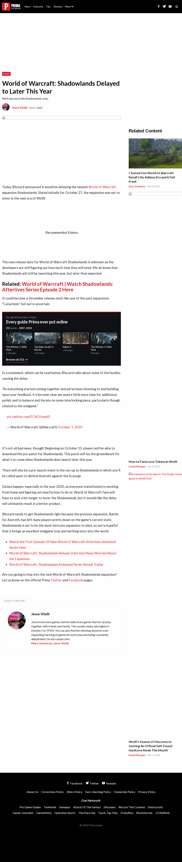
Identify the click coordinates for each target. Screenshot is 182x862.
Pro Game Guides (30, 807)
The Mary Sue (86, 812)
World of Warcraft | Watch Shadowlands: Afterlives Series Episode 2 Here (57, 287)
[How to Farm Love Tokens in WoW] (155, 325)
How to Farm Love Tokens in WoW (153, 461)
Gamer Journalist (23, 812)
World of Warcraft (102, 187)
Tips (48, 6)
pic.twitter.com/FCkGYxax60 (28, 417)
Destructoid (155, 807)
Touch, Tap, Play (108, 812)
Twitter (57, 580)
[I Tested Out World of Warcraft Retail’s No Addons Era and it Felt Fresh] (155, 154)
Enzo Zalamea (137, 186)
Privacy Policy (147, 791)
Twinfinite (50, 807)
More (71, 8)
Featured (38, 6)
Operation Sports (65, 812)
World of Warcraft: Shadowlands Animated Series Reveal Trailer (56, 564)
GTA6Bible (163, 812)
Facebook (76, 580)
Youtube (110, 783)
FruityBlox (127, 812)
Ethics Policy (74, 791)
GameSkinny (44, 812)
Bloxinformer (144, 812)
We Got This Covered (131, 807)
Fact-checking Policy (98, 791)
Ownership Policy (124, 791)
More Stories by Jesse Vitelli (50, 643)
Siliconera (110, 807)
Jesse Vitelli (19, 107)
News (27, 6)
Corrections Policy (52, 791)
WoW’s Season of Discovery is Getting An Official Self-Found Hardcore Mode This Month (150, 746)
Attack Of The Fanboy (87, 807)
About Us (70, 4)
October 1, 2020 (70, 427)
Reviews (57, 6)
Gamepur (64, 807)
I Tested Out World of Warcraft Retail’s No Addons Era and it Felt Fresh (152, 177)
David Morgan (137, 466)
